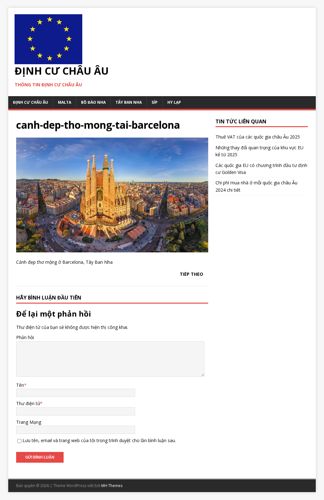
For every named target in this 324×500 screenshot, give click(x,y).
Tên (20, 385)
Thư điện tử (28, 403)
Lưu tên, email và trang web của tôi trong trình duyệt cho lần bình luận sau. (99, 440)
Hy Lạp (174, 102)
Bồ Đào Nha (93, 102)
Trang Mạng (28, 422)
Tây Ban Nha (128, 102)
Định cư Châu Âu (30, 102)
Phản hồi (25, 337)
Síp (155, 102)
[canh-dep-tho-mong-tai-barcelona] (112, 248)
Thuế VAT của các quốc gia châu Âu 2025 (257, 137)
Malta (64, 102)
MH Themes (111, 485)
